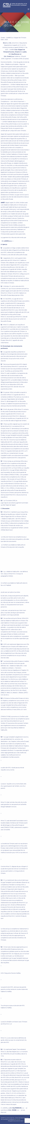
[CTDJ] (15, 5)
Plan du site (17, 1119)
